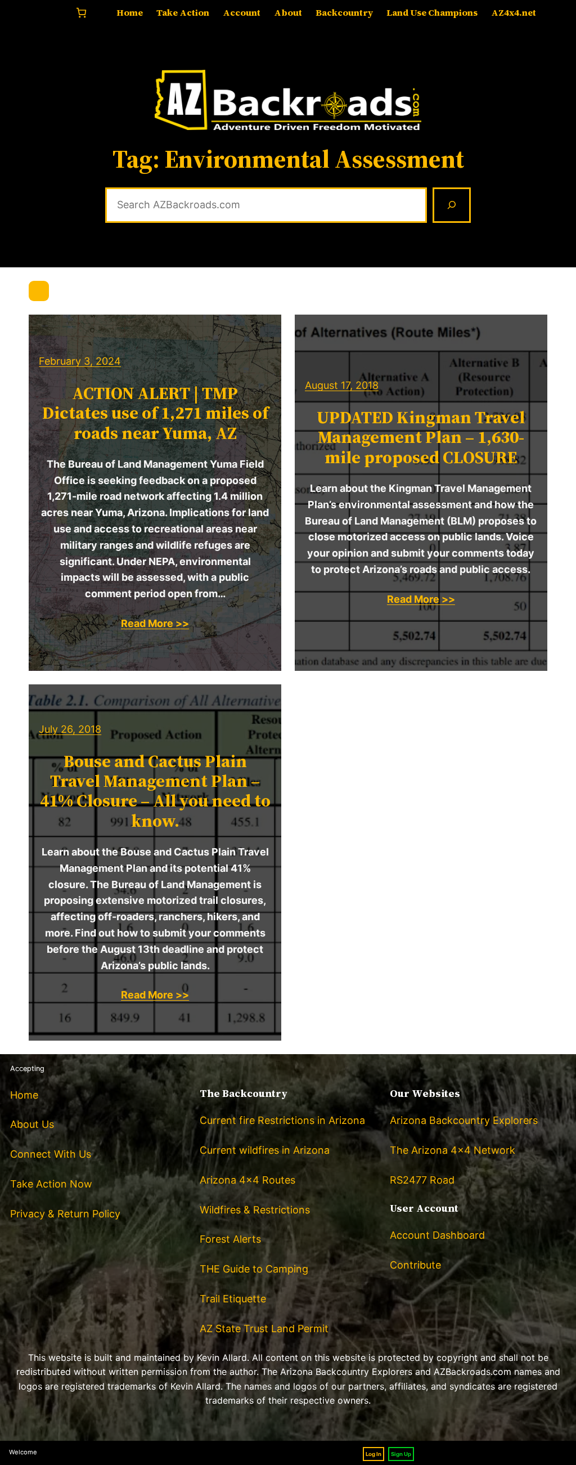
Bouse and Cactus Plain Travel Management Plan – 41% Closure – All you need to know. (155, 791)
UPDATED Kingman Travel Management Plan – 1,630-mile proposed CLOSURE (421, 437)
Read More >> (155, 623)
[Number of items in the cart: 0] (81, 12)
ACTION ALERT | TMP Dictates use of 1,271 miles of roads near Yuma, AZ (155, 413)
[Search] (452, 205)
